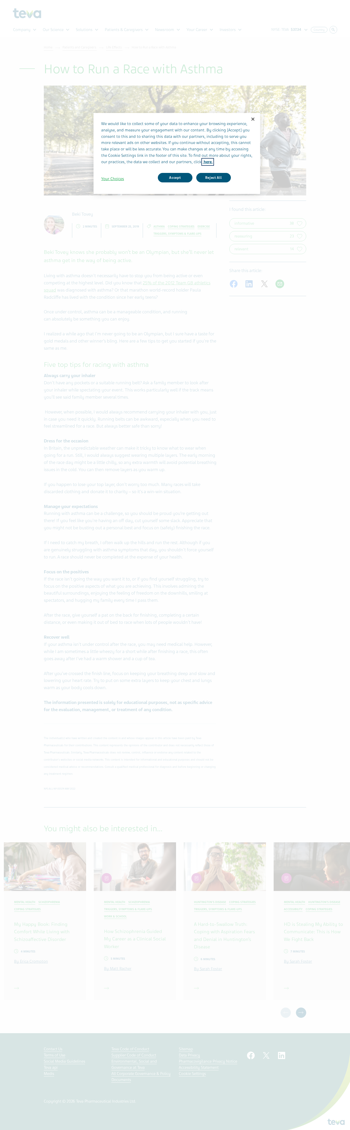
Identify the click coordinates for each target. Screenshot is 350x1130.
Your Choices (112, 178)
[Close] (253, 119)
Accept (175, 177)
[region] (177, 153)
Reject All (213, 177)
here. (208, 161)
